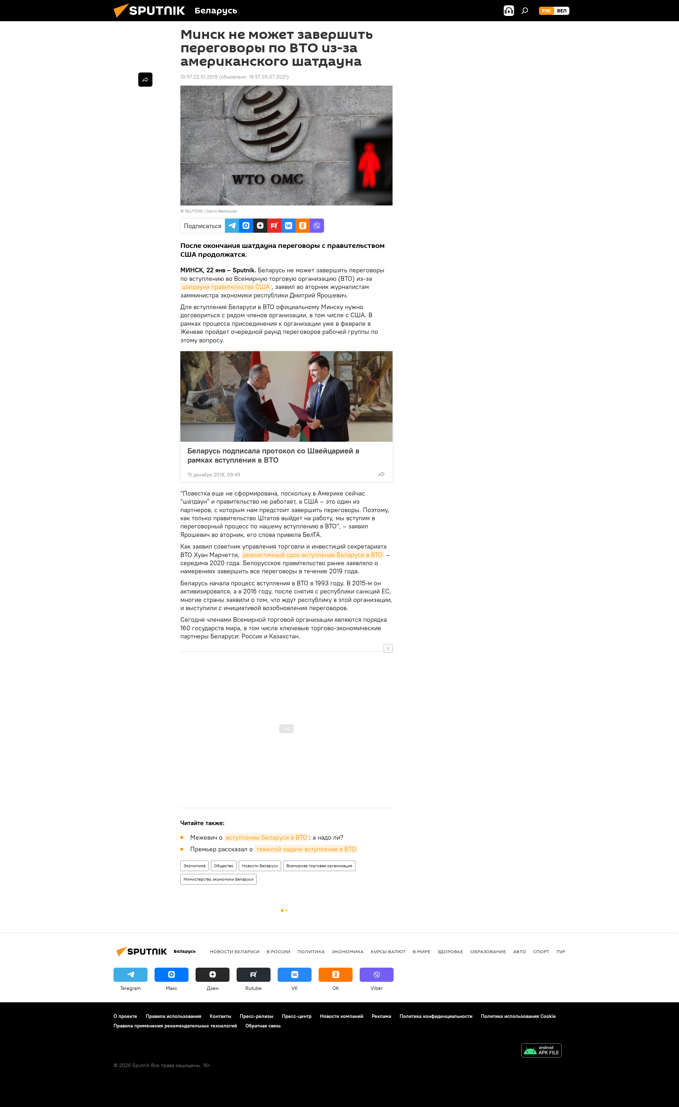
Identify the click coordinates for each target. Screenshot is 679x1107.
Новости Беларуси (260, 865)
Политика (311, 951)
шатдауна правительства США (226, 287)
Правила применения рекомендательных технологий (175, 1025)
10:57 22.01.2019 (198, 77)
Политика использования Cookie (518, 1016)
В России (278, 951)
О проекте (125, 1016)
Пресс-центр (297, 1016)
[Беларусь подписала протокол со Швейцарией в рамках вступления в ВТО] (286, 396)
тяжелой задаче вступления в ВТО (306, 849)
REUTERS (194, 211)
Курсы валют (388, 951)
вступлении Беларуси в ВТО (266, 837)
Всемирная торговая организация (319, 865)
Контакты (220, 1016)
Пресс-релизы (256, 1016)
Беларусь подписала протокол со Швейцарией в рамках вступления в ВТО (273, 455)
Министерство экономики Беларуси (219, 879)
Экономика (194, 865)
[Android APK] (541, 1051)
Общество (223, 865)
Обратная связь (263, 1025)
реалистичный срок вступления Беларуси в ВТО (313, 555)
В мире (421, 951)
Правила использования (173, 1016)
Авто (519, 951)
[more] (382, 474)
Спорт (541, 951)
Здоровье (450, 951)
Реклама (381, 1016)
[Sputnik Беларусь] (152, 19)
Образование (488, 951)
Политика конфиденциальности (436, 1016)
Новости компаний (341, 1016)
